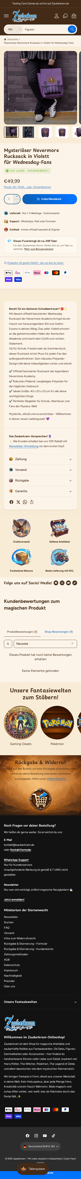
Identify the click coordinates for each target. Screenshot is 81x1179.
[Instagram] (62, 583)
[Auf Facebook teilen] (11, 502)
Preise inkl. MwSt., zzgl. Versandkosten (27, 187)
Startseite (12, 39)
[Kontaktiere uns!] (65, 15)
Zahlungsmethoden (16, 954)
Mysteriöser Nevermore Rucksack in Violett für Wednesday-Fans (39, 43)
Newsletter (11, 917)
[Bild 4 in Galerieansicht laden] (62, 132)
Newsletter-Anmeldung (23, 446)
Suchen (9, 922)
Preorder (9, 981)
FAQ (6, 927)
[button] (6, 15)
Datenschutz (12, 965)
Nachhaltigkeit (13, 975)
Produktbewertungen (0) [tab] (22, 631)
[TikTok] (74, 583)
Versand (9, 933)
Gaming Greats (20, 744)
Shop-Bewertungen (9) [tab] (59, 631)
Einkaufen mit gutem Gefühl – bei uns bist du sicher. (35, 262)
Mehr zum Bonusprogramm (38, 249)
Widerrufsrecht (56, 779)
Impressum (11, 970)
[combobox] (50, 29)
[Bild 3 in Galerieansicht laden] (45, 132)
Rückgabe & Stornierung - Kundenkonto (28, 949)
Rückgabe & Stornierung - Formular (26, 943)
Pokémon (57, 744)
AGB (7, 959)
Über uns (9, 986)
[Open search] (8, 644)
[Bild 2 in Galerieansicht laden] (28, 132)
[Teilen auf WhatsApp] (25, 502)
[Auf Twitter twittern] (18, 502)
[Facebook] (56, 583)
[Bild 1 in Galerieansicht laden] (11, 132)
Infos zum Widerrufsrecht (20, 938)
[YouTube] (68, 583)
